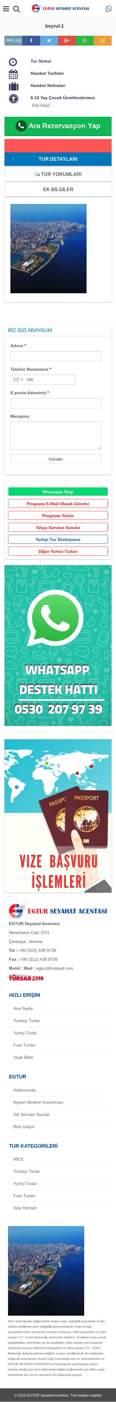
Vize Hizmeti (25, 1207)
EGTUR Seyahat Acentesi (47, 1395)
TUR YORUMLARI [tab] (60, 174)
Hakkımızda (24, 1090)
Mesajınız (19, 416)
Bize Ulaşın (24, 1126)
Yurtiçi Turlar (25, 1032)
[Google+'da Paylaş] (67, 40)
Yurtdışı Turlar (26, 1020)
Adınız (18, 345)
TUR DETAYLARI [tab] (58, 159)
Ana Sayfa (23, 1008)
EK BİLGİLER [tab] (58, 189)
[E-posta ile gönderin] (103, 40)
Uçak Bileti (23, 1057)
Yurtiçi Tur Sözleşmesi (58, 539)
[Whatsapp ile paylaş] (85, 40)
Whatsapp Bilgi (58, 491)
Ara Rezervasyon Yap (65, 126)
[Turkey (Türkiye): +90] (17, 379)
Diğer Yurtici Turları (58, 551)
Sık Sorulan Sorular (31, 1114)
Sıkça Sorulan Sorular (58, 527)
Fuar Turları (24, 1045)
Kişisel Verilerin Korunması (38, 1102)
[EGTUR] (58, 8)
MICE (18, 1159)
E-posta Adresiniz (29, 392)
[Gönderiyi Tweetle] (49, 40)
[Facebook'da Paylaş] (31, 40)
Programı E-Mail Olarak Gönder (58, 503)
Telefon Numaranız (30, 369)
